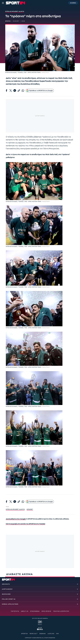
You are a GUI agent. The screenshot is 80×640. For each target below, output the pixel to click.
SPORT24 (24, 633)
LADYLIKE (51, 633)
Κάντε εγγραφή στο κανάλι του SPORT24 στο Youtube (25, 524)
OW (57, 633)
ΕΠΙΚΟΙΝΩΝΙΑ (35, 611)
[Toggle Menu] (3, 3)
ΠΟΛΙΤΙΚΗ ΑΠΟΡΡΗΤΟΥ (61, 611)
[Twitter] (10, 90)
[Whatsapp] (23, 90)
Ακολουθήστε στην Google (16, 519)
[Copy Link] (18, 90)
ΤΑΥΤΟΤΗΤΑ (15, 611)
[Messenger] (14, 90)
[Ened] (40, 629)
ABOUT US (24, 611)
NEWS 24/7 (33, 633)
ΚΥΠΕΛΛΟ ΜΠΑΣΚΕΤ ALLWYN (15, 509)
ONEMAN (42, 633)
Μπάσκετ (30, 509)
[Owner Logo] (40, 622)
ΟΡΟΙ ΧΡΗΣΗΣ (46, 611)
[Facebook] (6, 90)
